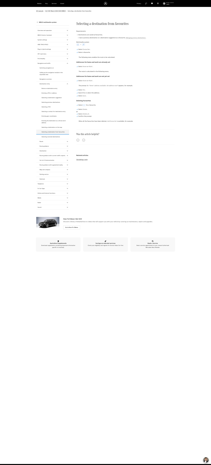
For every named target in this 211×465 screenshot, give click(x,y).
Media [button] (39, 198)
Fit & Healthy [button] (41, 58)
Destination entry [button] (45, 84)
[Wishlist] (152, 3)
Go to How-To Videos (71, 227)
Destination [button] (43, 151)
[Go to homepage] (105, 3)
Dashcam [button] (42, 179)
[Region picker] (158, 3)
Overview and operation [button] (45, 30)
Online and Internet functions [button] (46, 193)
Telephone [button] (41, 184)
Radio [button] (39, 202)
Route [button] (41, 141)
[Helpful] (77, 140)
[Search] (146, 3)
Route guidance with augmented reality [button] (51, 165)
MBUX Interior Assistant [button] (45, 35)
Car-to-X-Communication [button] (47, 160)
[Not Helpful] (83, 140)
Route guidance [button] (44, 146)
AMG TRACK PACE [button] (43, 44)
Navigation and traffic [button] (44, 63)
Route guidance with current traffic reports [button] (52, 155)
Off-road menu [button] (42, 54)
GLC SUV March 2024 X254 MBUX (55, 11)
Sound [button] (39, 207)
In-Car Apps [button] (41, 188)
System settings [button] (42, 40)
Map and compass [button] (45, 169)
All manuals (39, 11)
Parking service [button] (44, 174)
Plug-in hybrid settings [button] (44, 49)
